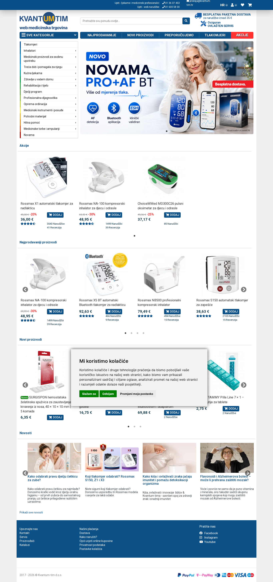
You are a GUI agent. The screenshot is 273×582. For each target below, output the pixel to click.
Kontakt (24, 533)
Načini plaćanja (89, 529)
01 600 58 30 (172, 7)
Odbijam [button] (108, 393)
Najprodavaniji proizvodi (38, 242)
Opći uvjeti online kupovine (96, 541)
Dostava (85, 533)
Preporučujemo (179, 35)
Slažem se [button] (89, 393)
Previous (25, 289)
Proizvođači (27, 541)
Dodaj (57, 214)
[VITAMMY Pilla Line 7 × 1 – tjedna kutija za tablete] (222, 372)
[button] (233, 5)
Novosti (26, 433)
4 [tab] (143, 333)
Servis (23, 537)
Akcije (24, 145)
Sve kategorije (40, 35)
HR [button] (222, 5)
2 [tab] (132, 333)
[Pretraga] (186, 21)
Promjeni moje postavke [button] (136, 393)
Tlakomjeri (215, 35)
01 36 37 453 (172, 3)
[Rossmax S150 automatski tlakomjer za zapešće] (222, 275)
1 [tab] (167, 131)
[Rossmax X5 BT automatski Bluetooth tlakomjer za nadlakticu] (105, 275)
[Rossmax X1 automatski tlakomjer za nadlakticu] (47, 178)
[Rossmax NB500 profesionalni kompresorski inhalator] (164, 275)
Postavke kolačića (91, 549)
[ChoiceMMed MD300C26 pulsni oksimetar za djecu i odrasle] (164, 178)
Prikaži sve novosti (31, 512)
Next (243, 289)
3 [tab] (137, 333)
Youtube (209, 542)
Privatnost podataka (92, 545)
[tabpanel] (167, 87)
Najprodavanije (102, 35)
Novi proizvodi (140, 35)
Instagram (210, 537)
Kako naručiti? (88, 537)
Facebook (210, 533)
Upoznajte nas (29, 529)
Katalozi (25, 545)
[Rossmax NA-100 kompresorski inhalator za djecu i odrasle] (105, 178)
